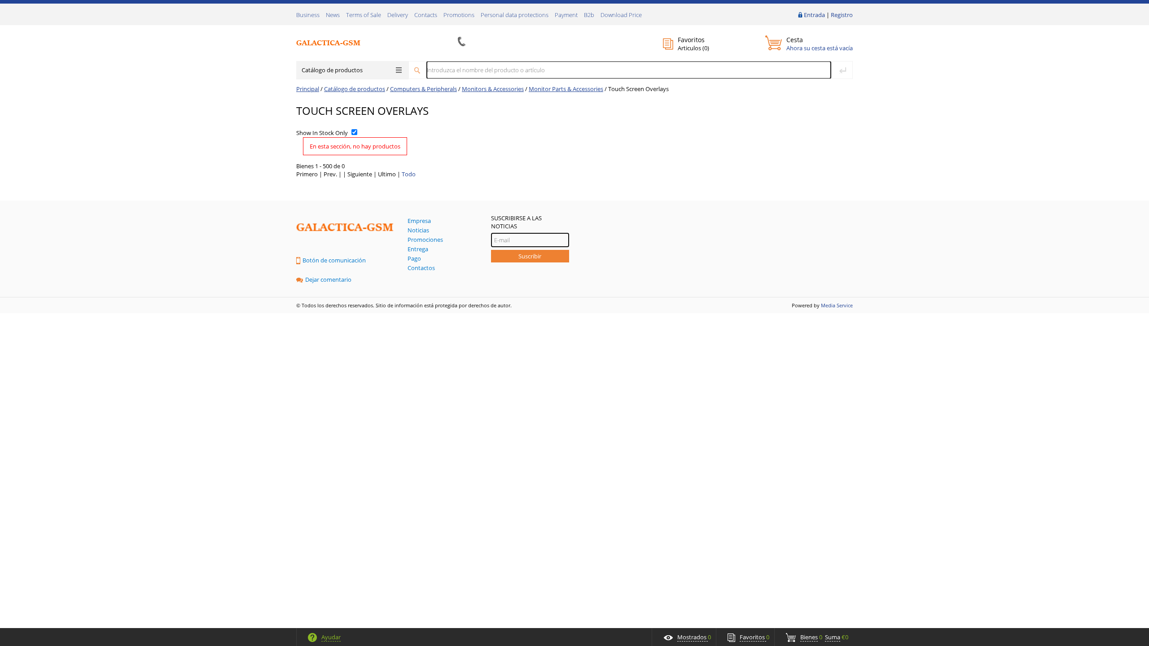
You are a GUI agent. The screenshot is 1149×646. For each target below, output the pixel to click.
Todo (409, 174)
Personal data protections (514, 15)
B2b (589, 15)
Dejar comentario (328, 279)
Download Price (621, 15)
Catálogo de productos (332, 70)
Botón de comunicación (334, 260)
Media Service (837, 305)
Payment (566, 15)
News (333, 15)
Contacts (425, 15)
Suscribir (529, 256)
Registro (842, 15)
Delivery (397, 15)
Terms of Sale (363, 15)
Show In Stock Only (322, 133)
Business (308, 15)
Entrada (814, 15)
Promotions (458, 15)
